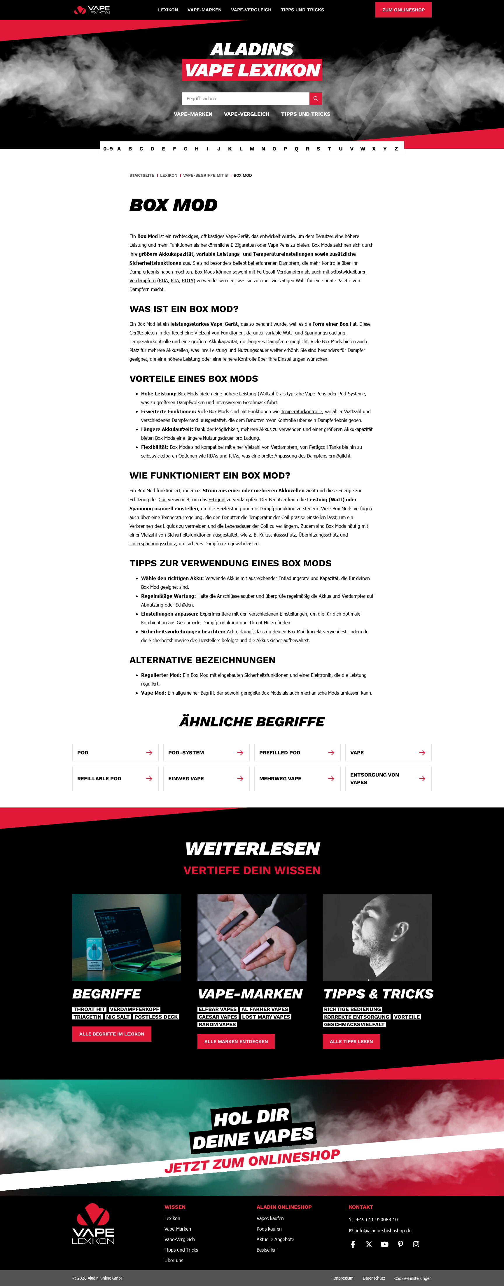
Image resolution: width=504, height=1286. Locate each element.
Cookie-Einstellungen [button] (413, 1278)
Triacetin (88, 1016)
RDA (163, 280)
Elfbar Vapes (218, 1009)
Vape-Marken (205, 10)
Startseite (142, 175)
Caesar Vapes (218, 1016)
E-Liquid (217, 499)
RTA (175, 280)
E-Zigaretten (243, 245)
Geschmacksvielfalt (354, 1024)
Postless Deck (156, 1016)
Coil (163, 499)
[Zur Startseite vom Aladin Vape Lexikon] (91, 10)
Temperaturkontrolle (301, 411)
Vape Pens (278, 245)
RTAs (234, 456)
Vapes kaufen (270, 1218)
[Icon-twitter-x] (369, 1244)
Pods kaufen (269, 1229)
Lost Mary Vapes (266, 1016)
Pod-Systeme (351, 393)
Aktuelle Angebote (275, 1239)
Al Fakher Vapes (265, 1009)
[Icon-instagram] (416, 1244)
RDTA (187, 280)
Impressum (343, 1278)
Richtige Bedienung (352, 1009)
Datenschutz (374, 1278)
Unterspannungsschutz (153, 543)
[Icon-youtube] (384, 1244)
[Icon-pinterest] (400, 1244)
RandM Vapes (217, 1024)
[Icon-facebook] (353, 1244)
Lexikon (168, 10)
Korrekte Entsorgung (356, 1016)
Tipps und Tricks (302, 10)
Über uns (173, 1260)
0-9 (108, 149)
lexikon (168, 175)
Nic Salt (118, 1016)
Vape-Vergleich (251, 10)
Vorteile (407, 1016)
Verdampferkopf (134, 1009)
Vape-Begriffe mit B (205, 175)
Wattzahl (268, 393)
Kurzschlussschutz (277, 535)
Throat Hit (89, 1009)
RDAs (212, 456)
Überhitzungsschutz (319, 535)
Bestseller (266, 1250)
